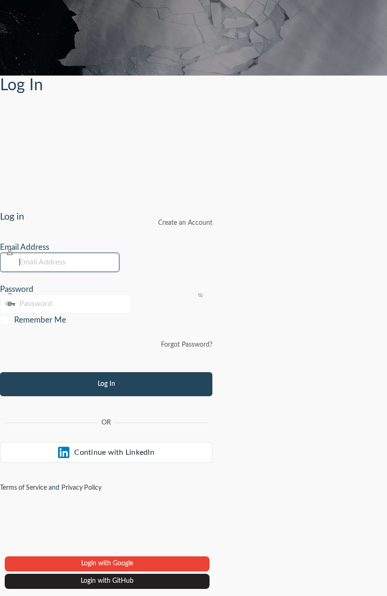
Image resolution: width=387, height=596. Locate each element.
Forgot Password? (186, 344)
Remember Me (40, 320)
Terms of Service (23, 488)
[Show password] (140, 303)
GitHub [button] (123, 581)
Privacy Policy (81, 488)
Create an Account (185, 223)
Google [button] (123, 563)
